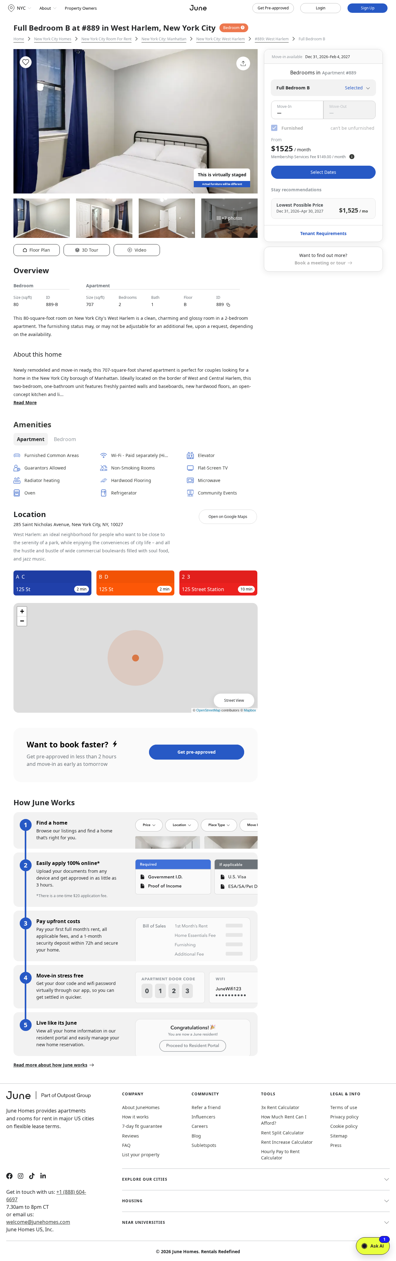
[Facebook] (9, 1177)
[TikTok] (32, 1177)
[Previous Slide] (26, 121)
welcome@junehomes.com (38, 1221)
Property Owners (81, 8)
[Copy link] (228, 304)
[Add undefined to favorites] (26, 62)
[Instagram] (21, 1177)
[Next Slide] (244, 121)
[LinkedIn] (43, 1177)
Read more (25, 402)
